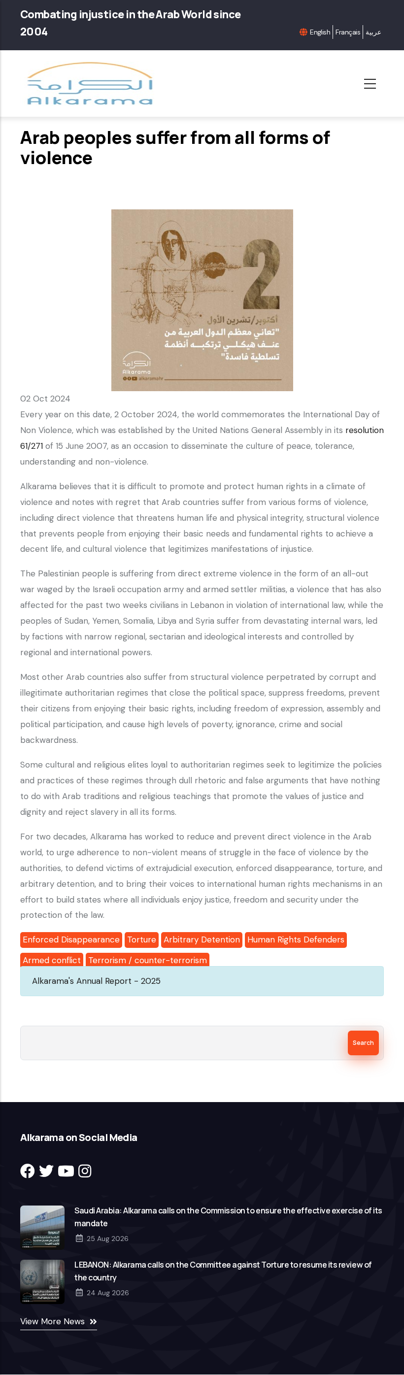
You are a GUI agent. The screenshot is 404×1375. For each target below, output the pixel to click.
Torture (141, 939)
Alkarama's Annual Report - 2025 (96, 980)
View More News (52, 1321)
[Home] (93, 83)
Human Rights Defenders (295, 939)
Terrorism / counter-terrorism (147, 960)
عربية (373, 32)
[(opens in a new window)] (27, 1171)
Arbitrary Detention (202, 939)
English (320, 32)
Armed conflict (52, 960)
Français (348, 32)
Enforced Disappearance (71, 939)
